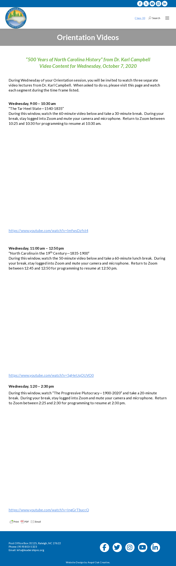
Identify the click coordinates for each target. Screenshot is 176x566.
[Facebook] (104, 547)
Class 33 (140, 18)
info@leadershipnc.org (30, 550)
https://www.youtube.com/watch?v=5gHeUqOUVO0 (51, 375)
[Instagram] (130, 547)
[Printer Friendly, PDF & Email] (25, 521)
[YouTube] (142, 547)
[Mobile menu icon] (167, 18)
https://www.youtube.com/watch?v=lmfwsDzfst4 (48, 230)
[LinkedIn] (155, 547)
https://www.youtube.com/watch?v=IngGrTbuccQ (49, 510)
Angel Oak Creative (99, 562)
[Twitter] (117, 547)
